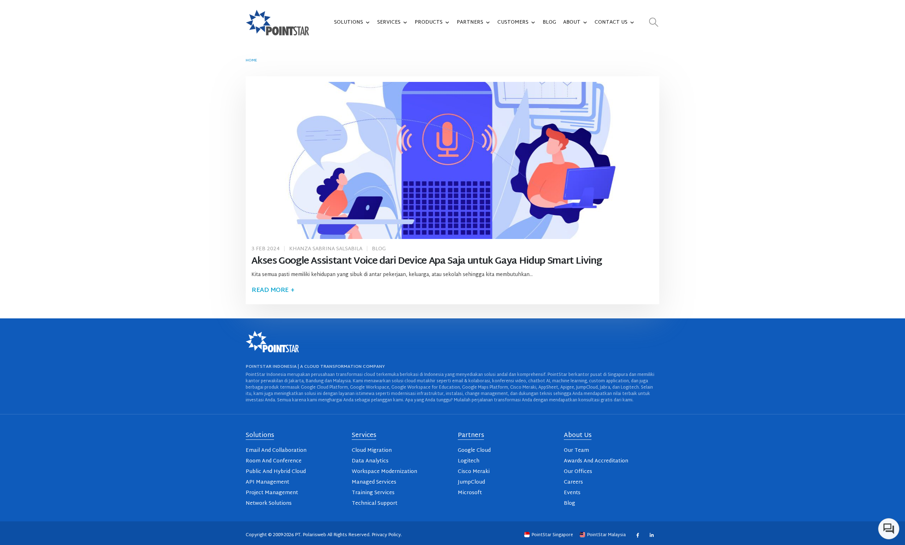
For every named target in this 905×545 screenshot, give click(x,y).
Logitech (468, 461)
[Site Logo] (277, 23)
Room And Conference (274, 461)
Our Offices (578, 472)
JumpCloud (471, 482)
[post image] (452, 160)
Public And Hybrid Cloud (276, 472)
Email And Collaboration (276, 450)
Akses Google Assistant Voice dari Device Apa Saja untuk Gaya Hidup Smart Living (426, 261)
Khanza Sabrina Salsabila (325, 249)
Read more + (273, 290)
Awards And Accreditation (596, 461)
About (571, 22)
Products (429, 22)
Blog (549, 22)
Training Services (373, 493)
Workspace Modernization (384, 472)
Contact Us (611, 22)
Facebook (637, 535)
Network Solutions (269, 503)
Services (389, 22)
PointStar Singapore (552, 535)
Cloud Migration (372, 450)
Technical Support (374, 503)
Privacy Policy (386, 535)
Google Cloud (474, 450)
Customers (513, 22)
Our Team (576, 450)
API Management (267, 482)
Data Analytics (370, 461)
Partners (470, 22)
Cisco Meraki (474, 472)
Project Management (272, 493)
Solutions (348, 22)
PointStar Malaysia (606, 535)
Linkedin (651, 535)
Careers (573, 482)
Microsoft (470, 493)
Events (572, 493)
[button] (653, 23)
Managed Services (374, 482)
